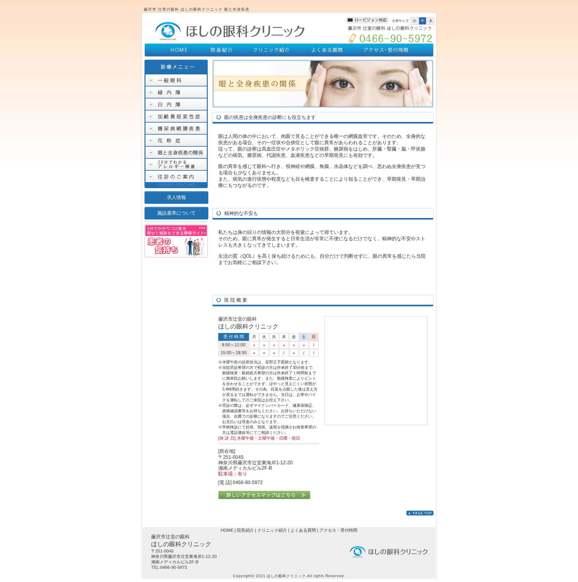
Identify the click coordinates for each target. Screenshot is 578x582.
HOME (227, 530)
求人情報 (176, 197)
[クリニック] (229, 40)
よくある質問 (303, 530)
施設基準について (176, 213)
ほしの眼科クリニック (286, 576)
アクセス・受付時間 (338, 530)
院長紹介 (245, 530)
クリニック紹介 (272, 530)
